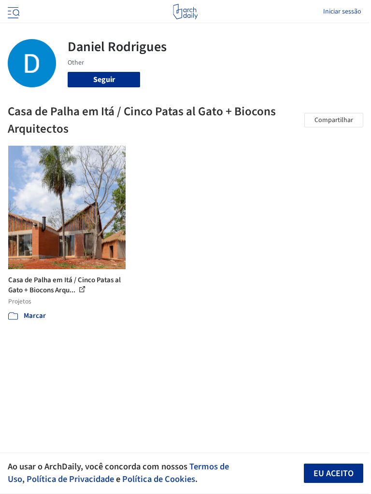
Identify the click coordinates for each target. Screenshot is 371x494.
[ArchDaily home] (185, 11)
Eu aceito (334, 473)
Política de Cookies (158, 479)
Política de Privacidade (70, 479)
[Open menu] (12, 11)
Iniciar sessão (342, 11)
